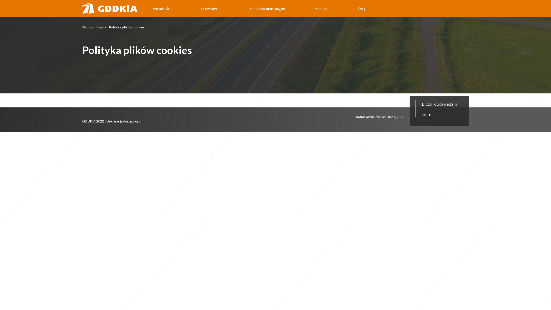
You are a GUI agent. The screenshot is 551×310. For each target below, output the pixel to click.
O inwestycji (210, 8)
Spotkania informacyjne (267, 8)
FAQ (361, 8)
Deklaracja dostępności (123, 121)
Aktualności (161, 8)
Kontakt (321, 8)
